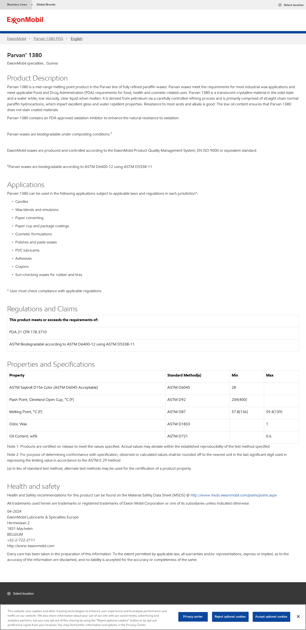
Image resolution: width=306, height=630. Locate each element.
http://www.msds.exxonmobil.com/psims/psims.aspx (234, 495)
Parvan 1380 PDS (48, 38)
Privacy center (193, 616)
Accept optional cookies (271, 616)
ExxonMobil (16, 38)
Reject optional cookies (230, 616)
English (76, 38)
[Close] (298, 616)
